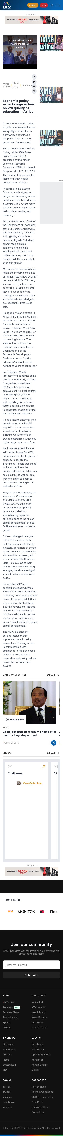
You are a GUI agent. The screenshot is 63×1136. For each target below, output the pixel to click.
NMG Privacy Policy (42, 1096)
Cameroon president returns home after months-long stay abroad (29, 733)
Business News (11, 1012)
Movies (36, 1069)
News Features (40, 1017)
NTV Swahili (38, 1007)
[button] (57, 5)
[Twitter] (34, 81)
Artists (6, 1059)
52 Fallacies (9, 1049)
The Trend (38, 1022)
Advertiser (37, 1059)
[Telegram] (34, 86)
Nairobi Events (40, 1064)
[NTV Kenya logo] (7, 5)
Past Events (38, 1049)
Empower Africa (40, 1107)
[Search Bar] (52, 5)
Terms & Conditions (42, 1091)
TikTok (6, 1086)
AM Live (7, 1054)
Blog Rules (37, 1102)
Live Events (38, 1044)
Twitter (6, 1091)
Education (27, 85)
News (6, 727)
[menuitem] (46, 1064)
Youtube (7, 1107)
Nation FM (37, 1002)
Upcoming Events (41, 1054)
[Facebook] (34, 76)
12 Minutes (15, 773)
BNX (5, 1069)
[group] (9, 911)
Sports (6, 1022)
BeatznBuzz (9, 1064)
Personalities (39, 1086)
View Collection (32, 783)
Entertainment (10, 1017)
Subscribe (31, 975)
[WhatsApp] (34, 91)
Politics (6, 1027)
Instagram (8, 1096)
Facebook (8, 1102)
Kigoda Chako (39, 1027)
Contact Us (38, 1112)
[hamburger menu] (58, 5)
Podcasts (11, 1007)
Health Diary (38, 1012)
